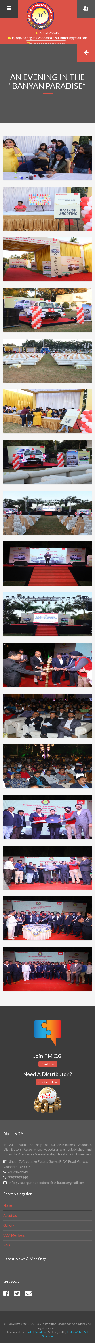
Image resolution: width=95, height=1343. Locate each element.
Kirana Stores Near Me (47, 44)
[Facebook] (6, 1294)
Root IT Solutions (35, 1332)
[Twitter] (17, 1294)
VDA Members (14, 1235)
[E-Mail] (28, 1294)
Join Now (47, 1064)
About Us (10, 1215)
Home (7, 1205)
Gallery (8, 1225)
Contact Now (47, 1082)
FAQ (6, 1245)
